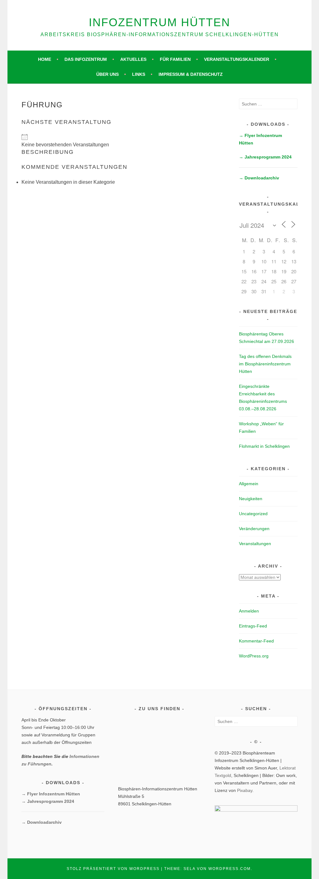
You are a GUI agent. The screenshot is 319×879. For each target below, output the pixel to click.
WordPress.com (229, 869)
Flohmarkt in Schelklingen (264, 446)
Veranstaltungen (255, 543)
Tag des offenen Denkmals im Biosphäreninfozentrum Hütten (265, 364)
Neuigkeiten (250, 498)
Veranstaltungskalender (236, 59)
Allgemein (248, 483)
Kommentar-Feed (256, 640)
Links (138, 74)
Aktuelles (133, 59)
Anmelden (249, 610)
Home (44, 59)
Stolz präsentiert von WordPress (113, 869)
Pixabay (244, 790)
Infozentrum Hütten (159, 22)
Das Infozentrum (85, 59)
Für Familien (175, 59)
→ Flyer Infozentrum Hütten (50, 793)
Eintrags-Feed (253, 625)
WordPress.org (254, 655)
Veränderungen (254, 528)
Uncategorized (253, 513)
